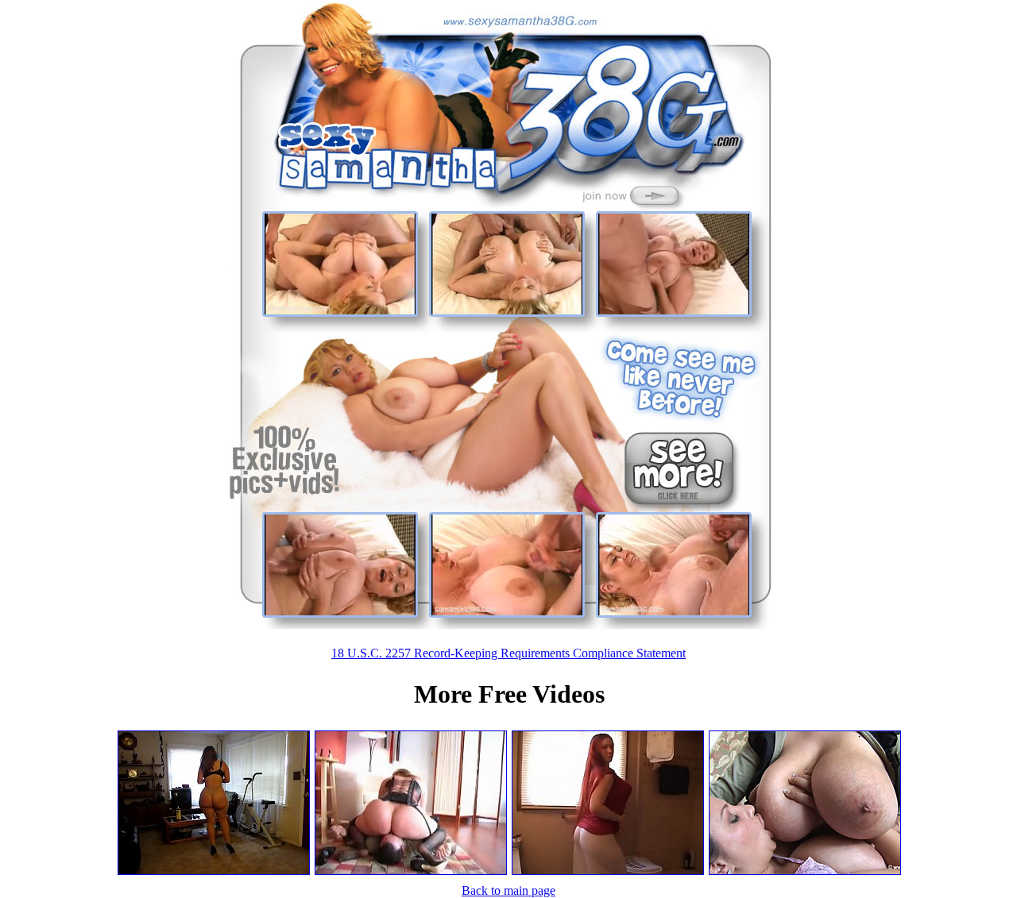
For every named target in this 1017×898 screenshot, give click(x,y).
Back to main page (508, 890)
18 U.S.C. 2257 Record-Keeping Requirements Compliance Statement (508, 653)
